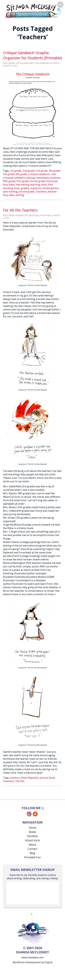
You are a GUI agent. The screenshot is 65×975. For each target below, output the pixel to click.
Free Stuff (34, 63)
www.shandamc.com (32, 957)
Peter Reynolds (30, 777)
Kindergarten (50, 188)
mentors (15, 777)
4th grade (54, 170)
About (32, 844)
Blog (32, 853)
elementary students (48, 177)
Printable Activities (49, 63)
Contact (32, 849)
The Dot (19, 781)
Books (32, 832)
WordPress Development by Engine (32, 962)
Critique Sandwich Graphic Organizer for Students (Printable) (32, 55)
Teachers (41, 191)
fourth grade (37, 181)
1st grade (15, 170)
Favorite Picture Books (27, 215)
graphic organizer (31, 188)
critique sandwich (39, 174)
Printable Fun (32, 857)
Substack (35, 814)
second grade (27, 191)
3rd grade (42, 170)
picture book (47, 777)
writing (20, 195)
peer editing (10, 191)
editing (30, 177)
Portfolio (32, 836)
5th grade (9, 174)
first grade (23, 181)
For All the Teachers (20, 210)
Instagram (29, 814)
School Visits (32, 840)
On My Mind (45, 215)
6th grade (21, 174)
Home (32, 827)
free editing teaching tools (31, 184)
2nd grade (28, 170)
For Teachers (22, 63)
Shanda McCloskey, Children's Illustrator (32, 10)
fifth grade (9, 181)
